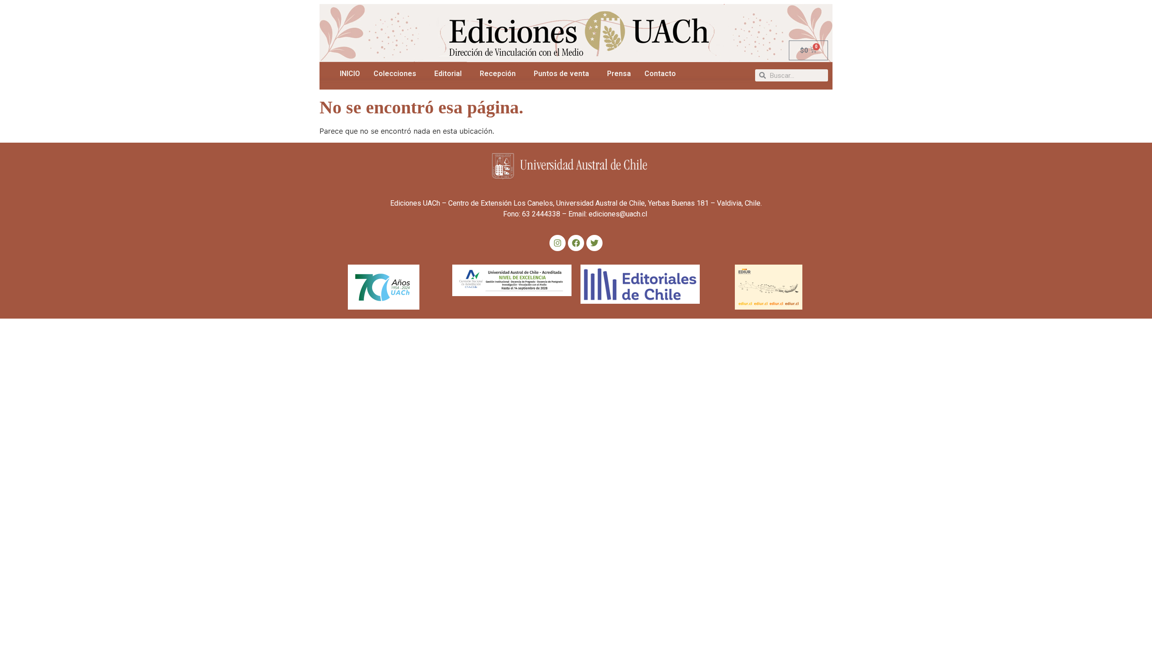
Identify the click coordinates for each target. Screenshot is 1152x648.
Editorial (448, 73)
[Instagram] (557, 243)
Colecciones (395, 73)
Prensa (619, 73)
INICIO (350, 73)
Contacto (660, 73)
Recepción (498, 73)
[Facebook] (576, 243)
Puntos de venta (561, 73)
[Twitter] (594, 243)
